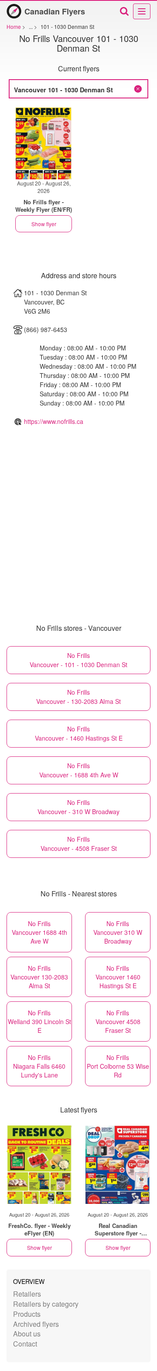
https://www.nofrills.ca (53, 421)
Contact (25, 1344)
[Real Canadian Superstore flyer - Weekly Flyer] (117, 1164)
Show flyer (43, 223)
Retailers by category (45, 1304)
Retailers (27, 1294)
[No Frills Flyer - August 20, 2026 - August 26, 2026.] (43, 143)
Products (27, 1314)
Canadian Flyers (54, 11)
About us (27, 1334)
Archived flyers (36, 1324)
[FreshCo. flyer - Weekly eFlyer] (39, 1164)
